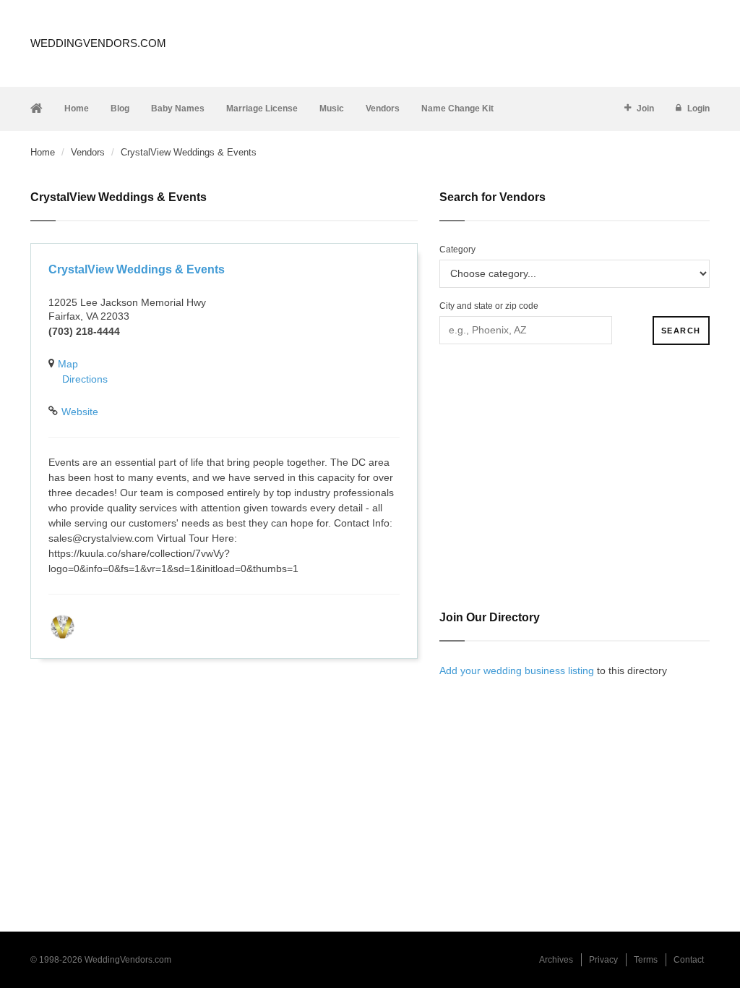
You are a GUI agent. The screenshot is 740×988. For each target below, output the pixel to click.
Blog (120, 108)
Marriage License (262, 108)
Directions (85, 379)
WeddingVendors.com (98, 43)
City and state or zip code (488, 306)
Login (698, 108)
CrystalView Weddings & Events (136, 269)
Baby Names (178, 108)
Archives (556, 960)
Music (331, 108)
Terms (646, 960)
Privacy (603, 960)
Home (76, 108)
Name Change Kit (457, 108)
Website (79, 411)
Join (645, 108)
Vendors (383, 108)
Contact (689, 960)
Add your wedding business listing (516, 670)
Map (68, 364)
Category (457, 249)
